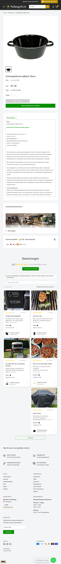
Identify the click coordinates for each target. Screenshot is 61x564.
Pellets (5, 486)
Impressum (36, 481)
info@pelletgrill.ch (8, 507)
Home (4, 12)
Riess (7, 80)
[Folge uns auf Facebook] (4, 544)
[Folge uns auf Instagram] (7, 544)
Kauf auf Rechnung (38, 489)
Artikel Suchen (7, 476)
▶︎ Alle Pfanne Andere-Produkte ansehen (18, 127)
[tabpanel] (30, 158)
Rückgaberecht (37, 484)
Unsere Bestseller (7, 481)
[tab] (11, 118)
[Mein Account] (53, 7)
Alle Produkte (11, 12)
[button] (48, 264)
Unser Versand (37, 486)
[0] (57, 7)
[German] (3, 562)
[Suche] (48, 6)
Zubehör (5, 489)
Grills (4, 484)
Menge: (8, 95)
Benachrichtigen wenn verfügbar (30, 105)
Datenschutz (36, 476)
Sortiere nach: (40, 287)
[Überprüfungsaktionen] (27, 312)
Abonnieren (9, 532)
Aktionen (5, 479)
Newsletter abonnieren (50, 1)
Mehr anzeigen (13, 322)
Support (35, 491)
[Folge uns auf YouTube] (10, 544)
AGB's (34, 479)
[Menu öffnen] (4, 6)
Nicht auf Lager (18, 101)
